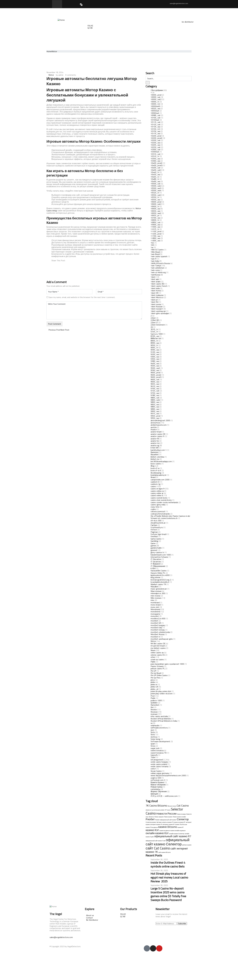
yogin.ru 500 (156, 778)
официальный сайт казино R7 (172, 836)
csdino (153, 509)
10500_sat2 (156, 186)
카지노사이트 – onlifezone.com (164, 796)
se (152, 723)
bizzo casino (156, 463)
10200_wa (155, 142)
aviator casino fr (157, 436)
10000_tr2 (155, 104)
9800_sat (155, 397)
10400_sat (155, 167)
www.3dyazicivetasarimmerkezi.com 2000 (168, 775)
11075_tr (155, 229)
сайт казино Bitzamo (164, 852)
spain (153, 743)
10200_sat (155, 140)
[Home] (61, 20)
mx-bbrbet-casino (158, 648)
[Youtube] (159, 948)
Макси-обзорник (158, 784)
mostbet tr (155, 637)
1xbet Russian (157, 306)
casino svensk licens (159, 498)
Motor (54, 51)
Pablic (153, 662)
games (153, 545)
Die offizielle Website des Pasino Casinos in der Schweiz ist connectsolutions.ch (170, 517)
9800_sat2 (155, 400)
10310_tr (155, 156)
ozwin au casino (157, 659)
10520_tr (155, 192)
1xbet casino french (159, 286)
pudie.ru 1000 (156, 700)
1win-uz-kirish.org (158, 272)
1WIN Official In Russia (160, 263)
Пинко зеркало (159, 817)
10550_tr (155, 197)
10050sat (155, 111)
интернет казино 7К (156, 824)
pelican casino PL (158, 668)
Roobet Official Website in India (164, 721)
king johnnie (155, 577)
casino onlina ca (157, 491)
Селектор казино (151, 822)
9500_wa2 (155, 368)
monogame (155, 614)
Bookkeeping (156, 473)
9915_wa (155, 413)
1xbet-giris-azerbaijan (160, 313)
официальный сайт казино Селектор (167, 841)
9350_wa (155, 359)
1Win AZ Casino (157, 249)
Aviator (154, 429)
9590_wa (155, 370)
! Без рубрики (157, 90)
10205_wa (155, 145)
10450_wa (155, 174)
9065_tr (154, 347)
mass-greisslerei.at (159, 589)
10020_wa (155, 108)
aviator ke (155, 441)
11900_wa (155, 240)
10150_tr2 (155, 129)
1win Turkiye (156, 265)
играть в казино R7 (179, 822)
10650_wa (155, 211)
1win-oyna (155, 270)
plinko (153, 682)
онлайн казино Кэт (157, 833)
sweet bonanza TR (158, 753)
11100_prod (156, 231)
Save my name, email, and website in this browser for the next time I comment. (82, 297)
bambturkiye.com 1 (158, 450)
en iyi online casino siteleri (157, 810)
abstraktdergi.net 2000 (160, 420)
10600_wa (155, 208)
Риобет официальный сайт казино (165, 820)
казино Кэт (152, 830)
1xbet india (155, 288)
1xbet (153, 277)
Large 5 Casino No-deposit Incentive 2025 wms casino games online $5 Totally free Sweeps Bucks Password (168, 894)
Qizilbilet (154, 703)
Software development (160, 741)
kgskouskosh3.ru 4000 (160, 575)
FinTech (154, 529)
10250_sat (155, 147)
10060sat (155, 113)
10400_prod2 (156, 163)
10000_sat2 (156, 99)
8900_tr (154, 341)
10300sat (155, 152)
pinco (153, 680)
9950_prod (155, 416)
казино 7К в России (181, 824)
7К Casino (151, 805)
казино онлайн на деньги (177, 830)
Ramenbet (155, 705)
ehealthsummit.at (158, 523)
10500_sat (155, 183)
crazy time (155, 507)
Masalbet (155, 586)
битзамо (159, 822)
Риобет (150, 819)
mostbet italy (156, 627)
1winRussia (155, 275)
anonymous (155, 422)
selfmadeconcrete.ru (159, 728)
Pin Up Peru (155, 677)
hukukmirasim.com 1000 (161, 555)
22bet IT (154, 322)
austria (153, 427)
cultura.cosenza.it (158, 511)
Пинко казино (168, 817)
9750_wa (155, 393)
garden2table (156, 548)
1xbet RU (154, 302)
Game (153, 543)
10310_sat (155, 154)
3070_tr (154, 329)
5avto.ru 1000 (157, 334)
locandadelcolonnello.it (160, 582)
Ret (152, 707)
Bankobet (155, 452)
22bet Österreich (158, 325)
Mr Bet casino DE (158, 643)
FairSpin (154, 525)
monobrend (155, 611)
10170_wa (155, 133)
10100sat (155, 120)
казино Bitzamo (167, 826)
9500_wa (155, 366)
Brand (153, 477)
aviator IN (155, 438)
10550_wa (155, 199)
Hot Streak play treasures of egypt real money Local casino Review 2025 (169, 877)
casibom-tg (155, 484)
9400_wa (155, 363)
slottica (154, 737)
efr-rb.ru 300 (156, 520)
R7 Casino (167, 810)
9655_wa (155, 384)
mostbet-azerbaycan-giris (162, 639)
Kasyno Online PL (158, 573)
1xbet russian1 (157, 309)
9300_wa (155, 357)
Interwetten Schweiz (159, 557)
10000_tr (155, 101)
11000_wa (155, 227)
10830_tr (155, 220)
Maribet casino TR (158, 584)
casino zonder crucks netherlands (164, 502)
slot (152, 730)
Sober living (155, 739)
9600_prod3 (156, 377)
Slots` (153, 734)
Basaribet (155, 454)
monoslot (155, 616)
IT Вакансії (155, 564)
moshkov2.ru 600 (158, 618)
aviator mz (155, 443)
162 (152, 243)
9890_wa (155, 409)
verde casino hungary (159, 762)
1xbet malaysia (157, 295)
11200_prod (156, 234)
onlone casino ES (158, 655)
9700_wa (155, 388)
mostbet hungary (158, 625)
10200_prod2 (156, 138)
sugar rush (155, 748)
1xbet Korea (156, 290)
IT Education (156, 559)
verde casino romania (159, 766)
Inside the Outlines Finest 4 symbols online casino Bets (168, 864)
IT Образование (158, 566)
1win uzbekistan (157, 268)
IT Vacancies (156, 561)
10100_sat (155, 117)
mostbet (154, 621)
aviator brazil (156, 432)
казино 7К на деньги (152, 827)
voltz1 (153, 768)
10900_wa (155, 224)
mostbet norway (158, 630)
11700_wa (155, 236)
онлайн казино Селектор (176, 833)
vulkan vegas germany (160, 773)
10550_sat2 (156, 195)
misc (152, 600)
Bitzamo (162, 805)
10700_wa (155, 218)
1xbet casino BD (157, 284)
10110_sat (155, 122)
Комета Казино (157, 782)
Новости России (166, 813)
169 (152, 245)
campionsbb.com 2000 (160, 479)
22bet (153, 318)
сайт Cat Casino (158, 848)
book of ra (155, 468)
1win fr (154, 259)
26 (152, 327)
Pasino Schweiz (157, 666)
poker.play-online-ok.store (161, 693)
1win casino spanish (159, 256)
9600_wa (155, 382)
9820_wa (155, 404)
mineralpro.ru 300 (158, 593)
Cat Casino (183, 805)
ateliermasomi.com (158, 425)
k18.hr (153, 568)
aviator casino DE (158, 434)
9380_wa (155, 361)
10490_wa (155, 181)
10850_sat (155, 222)
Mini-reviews (156, 598)
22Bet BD (155, 320)
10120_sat (155, 124)
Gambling (154, 541)
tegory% (154, 755)
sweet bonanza (157, 750)
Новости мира (181, 814)
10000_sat (155, 97)
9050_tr (154, 345)
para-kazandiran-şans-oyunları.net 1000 (167, 664)
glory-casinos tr (157, 552)
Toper (153, 757)
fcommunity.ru (157, 527)
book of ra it (156, 470)
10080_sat (155, 115)
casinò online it (157, 495)
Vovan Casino (156, 771)
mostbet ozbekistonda (160, 632)
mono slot (155, 607)
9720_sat (155, 391)
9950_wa (155, 418)
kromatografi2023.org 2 (161, 580)
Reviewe (154, 712)
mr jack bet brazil (158, 646)
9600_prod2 (156, 375)
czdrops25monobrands (160, 514)
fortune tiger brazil (158, 534)
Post (153, 696)
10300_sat (155, 149)
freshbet (154, 536)
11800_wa (155, 238)
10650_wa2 (156, 213)
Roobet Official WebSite (161, 718)
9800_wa (155, 402)
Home (49, 51)
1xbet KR (154, 293)
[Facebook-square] (147, 948)
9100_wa (155, 352)
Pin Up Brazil (156, 673)
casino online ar (157, 493)
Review (154, 709)
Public (153, 698)
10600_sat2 (156, 204)
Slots (153, 732)
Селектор (183, 819)
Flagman (154, 532)
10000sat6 (155, 106)
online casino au (157, 652)
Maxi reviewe (156, 591)
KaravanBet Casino (158, 570)
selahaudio (155, 725)
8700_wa (155, 336)
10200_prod (156, 136)
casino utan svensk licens (161, 500)
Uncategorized (157, 759)
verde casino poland (159, 764)
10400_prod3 (156, 165)
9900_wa (155, 411)
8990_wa (155, 343)
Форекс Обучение (159, 791)
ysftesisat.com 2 (158, 780)
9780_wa (155, 395)
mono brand (156, 605)
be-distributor (187, 22)
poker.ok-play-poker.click (161, 691)
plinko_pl (154, 689)
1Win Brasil (155, 252)
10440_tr (155, 172)
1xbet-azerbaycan (158, 311)
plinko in (154, 684)
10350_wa (155, 158)
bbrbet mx (155, 459)
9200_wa (155, 354)
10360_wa (155, 161)
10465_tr (155, 177)
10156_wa (155, 131)
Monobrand (155, 609)
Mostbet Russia (157, 634)
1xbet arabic (156, 281)
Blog (152, 466)
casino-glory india (158, 504)
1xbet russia (156, 304)
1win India (155, 261)
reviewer (154, 714)
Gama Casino (156, 539)
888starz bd (156, 338)
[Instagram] (153, 948)
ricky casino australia (159, 716)
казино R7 (181, 827)
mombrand (155, 602)
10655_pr (155, 215)
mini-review (155, 596)
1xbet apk (155, 279)
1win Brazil (155, 254)
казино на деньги (164, 830)
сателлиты (155, 789)
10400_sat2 (156, 170)
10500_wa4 (156, 190)
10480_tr (155, 179)
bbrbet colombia (157, 457)
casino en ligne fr (158, 488)
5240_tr (154, 331)
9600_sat (155, 379)
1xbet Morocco (157, 297)
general (154, 550)
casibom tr (155, 482)
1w (152, 247)
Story (153, 746)
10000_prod (156, 95)
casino (153, 486)
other (153, 657)
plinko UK (154, 687)
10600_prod (156, 202)
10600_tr (155, 206)
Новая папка (156, 787)
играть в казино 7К (168, 822)
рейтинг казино (186, 845)
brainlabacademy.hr (158, 475)
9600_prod (155, 372)
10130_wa (155, 126)
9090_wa (155, 350)
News (153, 650)
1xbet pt (154, 300)
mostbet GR (156, 623)
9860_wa (155, 407)
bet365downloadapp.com (161, 461)
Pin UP (153, 671)
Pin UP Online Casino (159, 675)
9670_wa (155, 386)
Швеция (154, 794)
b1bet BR (155, 447)
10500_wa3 (156, 188)
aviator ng (155, 445)
